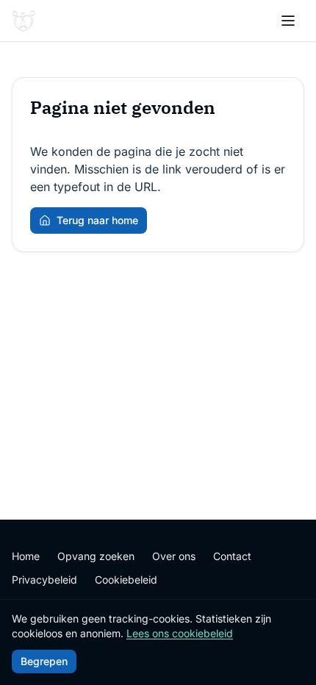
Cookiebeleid (126, 579)
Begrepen (44, 661)
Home (26, 556)
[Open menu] (288, 20)
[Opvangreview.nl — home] (23, 20)
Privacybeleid (44, 579)
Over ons (173, 556)
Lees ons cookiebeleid (179, 633)
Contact (232, 556)
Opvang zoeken (95, 556)
